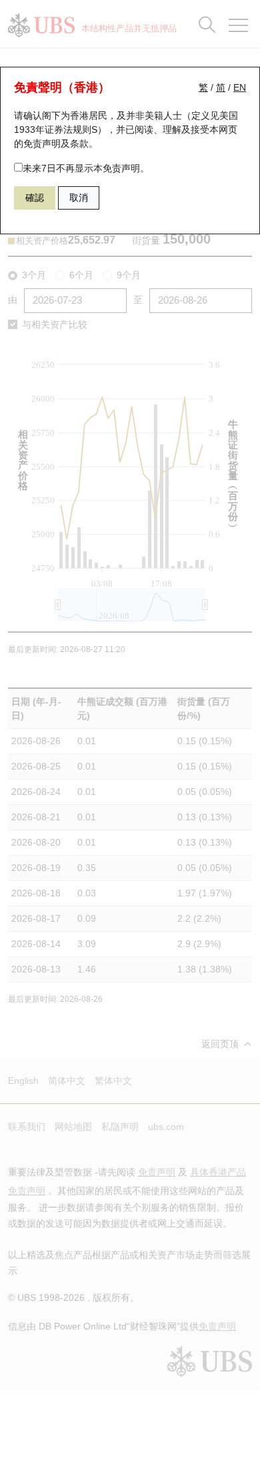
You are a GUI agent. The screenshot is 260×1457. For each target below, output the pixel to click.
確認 (34, 197)
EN (239, 87)
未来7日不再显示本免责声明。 (86, 168)
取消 (78, 197)
